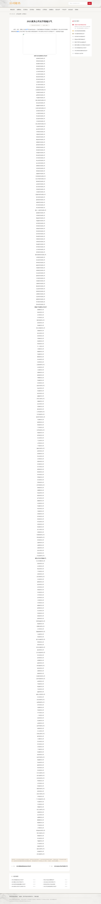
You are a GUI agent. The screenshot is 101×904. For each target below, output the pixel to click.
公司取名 (45, 9)
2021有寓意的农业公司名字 (23, 879)
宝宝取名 (25, 9)
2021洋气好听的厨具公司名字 (55, 886)
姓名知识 (70, 9)
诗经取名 (38, 9)
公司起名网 (18, 13)
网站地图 (36, 896)
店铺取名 (51, 9)
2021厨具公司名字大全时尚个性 (23, 886)
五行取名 (32, 9)
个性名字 (64, 9)
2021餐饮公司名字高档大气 (23, 882)
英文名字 (58, 9)
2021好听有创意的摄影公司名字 (23, 884)
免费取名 (19, 9)
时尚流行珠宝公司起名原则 (55, 884)
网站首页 (12, 9)
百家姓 (76, 9)
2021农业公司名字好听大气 (61, 866)
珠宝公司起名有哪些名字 (55, 879)
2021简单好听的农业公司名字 (23, 866)
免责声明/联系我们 (13, 896)
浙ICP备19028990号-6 (28, 896)
